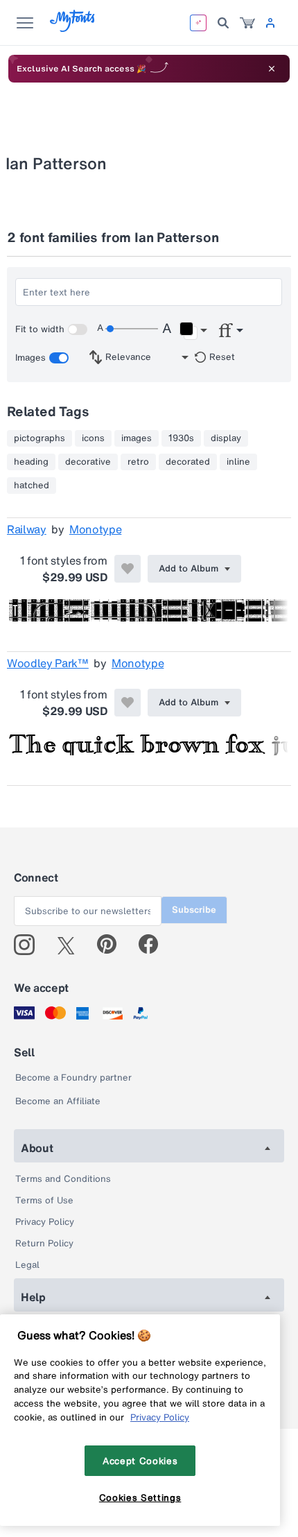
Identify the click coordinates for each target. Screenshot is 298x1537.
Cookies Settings (140, 1497)
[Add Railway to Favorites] (127, 569)
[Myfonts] (73, 28)
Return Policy (44, 1243)
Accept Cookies (140, 1461)
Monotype (95, 529)
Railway (26, 529)
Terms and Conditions (63, 1178)
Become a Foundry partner (73, 1077)
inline (238, 461)
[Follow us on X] (71, 944)
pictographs (39, 438)
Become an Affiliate (57, 1101)
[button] (193, 330)
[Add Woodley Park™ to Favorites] (127, 702)
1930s (181, 438)
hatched (31, 485)
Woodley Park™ (48, 663)
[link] (247, 22)
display (226, 438)
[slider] (131, 328)
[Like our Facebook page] (154, 944)
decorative (88, 461)
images (136, 438)
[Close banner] (271, 69)
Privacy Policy (44, 1221)
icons (93, 438)
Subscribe (194, 909)
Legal (27, 1264)
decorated (188, 461)
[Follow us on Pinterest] (112, 944)
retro (138, 461)
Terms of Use (44, 1200)
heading (31, 461)
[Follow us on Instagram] (29, 944)
